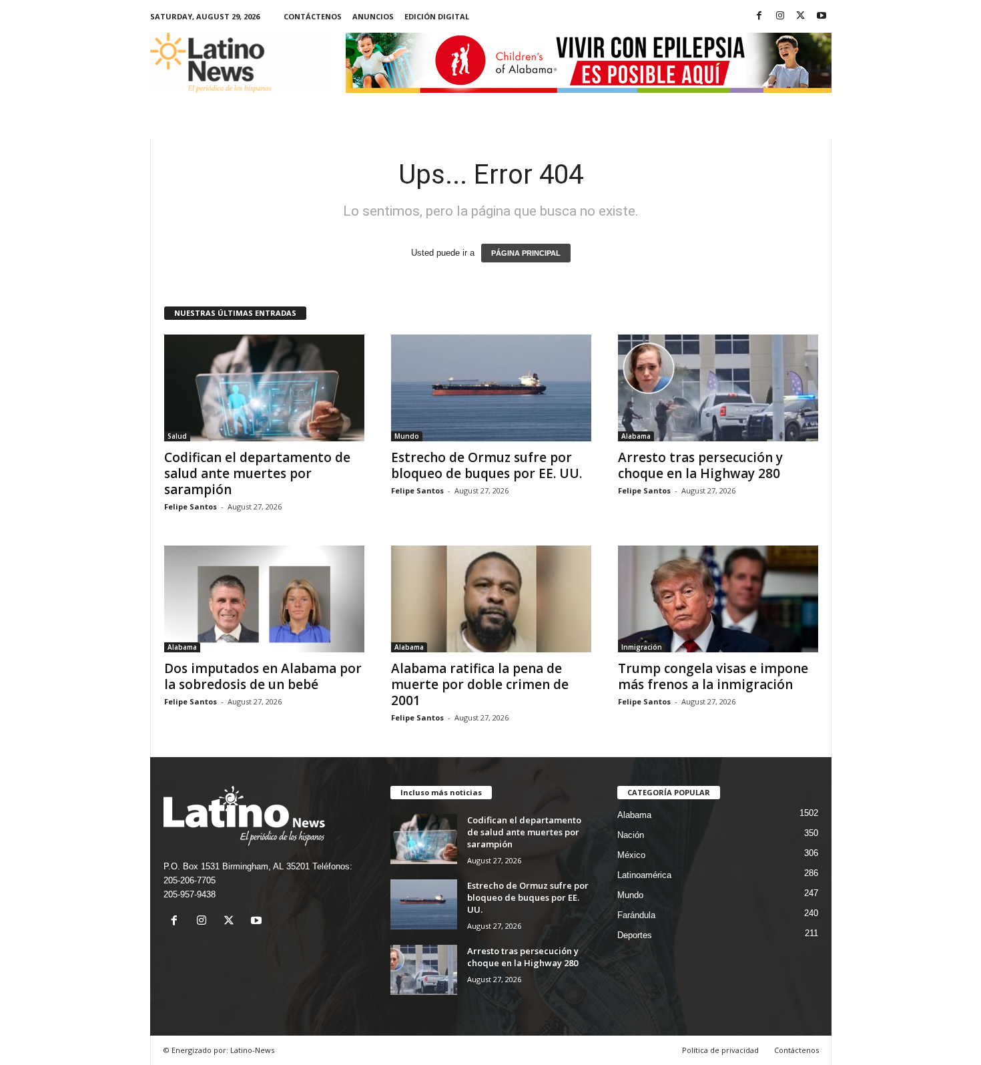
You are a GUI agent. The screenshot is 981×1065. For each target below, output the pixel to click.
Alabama (636, 436)
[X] (801, 16)
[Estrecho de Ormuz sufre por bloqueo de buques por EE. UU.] (491, 388)
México (631, 855)
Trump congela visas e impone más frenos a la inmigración (713, 676)
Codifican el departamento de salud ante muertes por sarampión (257, 473)
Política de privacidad (720, 1050)
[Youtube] (821, 16)
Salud (177, 436)
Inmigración (641, 647)
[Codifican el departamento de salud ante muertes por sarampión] (264, 388)
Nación (630, 835)
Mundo (406, 436)
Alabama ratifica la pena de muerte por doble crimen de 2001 (480, 684)
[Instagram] (780, 16)
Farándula (636, 915)
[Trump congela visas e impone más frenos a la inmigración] (718, 599)
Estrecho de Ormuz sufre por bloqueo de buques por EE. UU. (486, 465)
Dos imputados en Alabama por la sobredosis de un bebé (263, 676)
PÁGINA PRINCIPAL (526, 253)
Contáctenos (313, 16)
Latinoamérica (644, 875)
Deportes (634, 935)
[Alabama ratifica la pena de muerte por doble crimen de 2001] (491, 599)
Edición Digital (436, 16)
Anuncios (373, 16)
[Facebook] (759, 16)
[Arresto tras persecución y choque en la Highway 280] (718, 388)
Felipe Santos (190, 506)
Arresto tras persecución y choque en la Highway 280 (700, 465)
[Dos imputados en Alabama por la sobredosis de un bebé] (264, 599)
